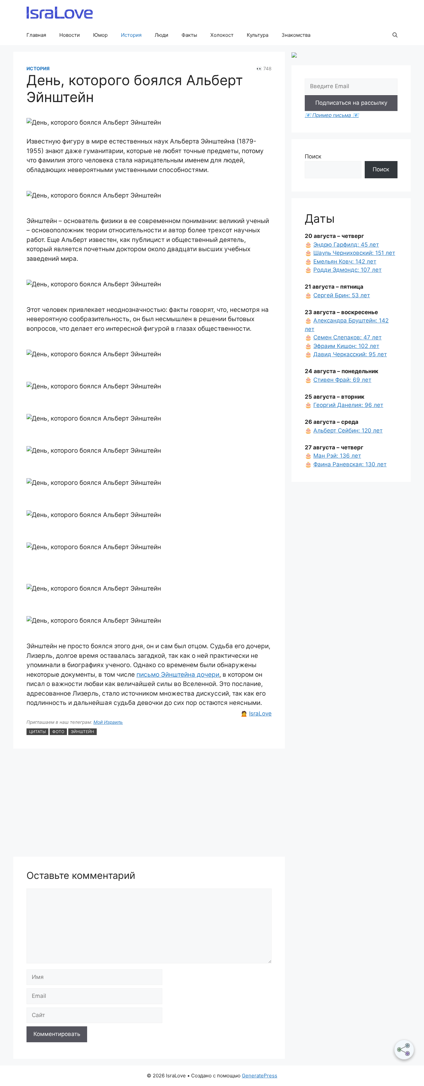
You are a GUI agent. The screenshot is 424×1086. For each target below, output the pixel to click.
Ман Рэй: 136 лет (337, 455)
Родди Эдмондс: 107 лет (347, 269)
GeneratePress (259, 1075)
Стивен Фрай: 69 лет (342, 379)
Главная (36, 35)
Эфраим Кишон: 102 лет (346, 346)
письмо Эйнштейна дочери (177, 674)
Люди (161, 35)
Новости (69, 35)
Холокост (222, 35)
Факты (189, 35)
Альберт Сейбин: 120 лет (348, 430)
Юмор (100, 35)
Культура (257, 35)
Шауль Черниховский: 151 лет (354, 253)
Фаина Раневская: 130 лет (350, 464)
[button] (395, 35)
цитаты (37, 731)
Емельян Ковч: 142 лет (344, 261)
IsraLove (260, 713)
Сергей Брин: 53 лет (341, 295)
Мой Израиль (108, 722)
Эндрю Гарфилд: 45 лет (346, 244)
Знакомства (296, 35)
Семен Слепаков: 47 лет (347, 337)
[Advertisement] (149, 803)
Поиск (313, 156)
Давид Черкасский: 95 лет (350, 354)
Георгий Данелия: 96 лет (348, 405)
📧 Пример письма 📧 (332, 115)
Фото (58, 731)
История (131, 35)
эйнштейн (82, 731)
